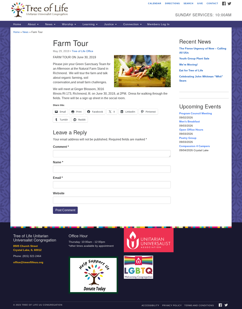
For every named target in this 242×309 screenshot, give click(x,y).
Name (58, 162)
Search (188, 3)
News (49, 24)
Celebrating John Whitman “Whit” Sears (201, 78)
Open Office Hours (191, 129)
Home (17, 24)
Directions (172, 3)
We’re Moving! (188, 64)
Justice (109, 24)
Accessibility (150, 305)
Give (200, 3)
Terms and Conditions (199, 305)
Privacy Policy (172, 305)
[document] (121, 124)
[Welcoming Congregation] (139, 265)
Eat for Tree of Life (191, 70)
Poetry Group (187, 137)
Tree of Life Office (82, 51)
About (32, 24)
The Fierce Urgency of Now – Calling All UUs (202, 50)
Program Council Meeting (195, 113)
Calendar (154, 3)
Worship (67, 24)
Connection (131, 24)
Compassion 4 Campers (194, 146)
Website (58, 193)
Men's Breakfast (189, 121)
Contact (212, 3)
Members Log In (158, 24)
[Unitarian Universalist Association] (149, 240)
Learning (89, 24)
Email (58, 177)
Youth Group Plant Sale (194, 58)
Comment (61, 146)
